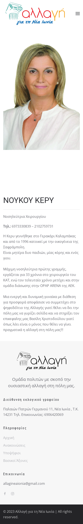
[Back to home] (35, 13)
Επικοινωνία (14, 474)
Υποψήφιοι (12, 453)
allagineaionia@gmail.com (24, 483)
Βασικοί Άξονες (15, 460)
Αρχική (8, 437)
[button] (78, 13)
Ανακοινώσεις (14, 445)
